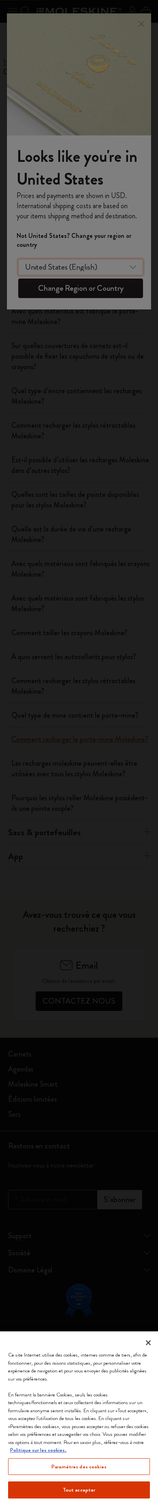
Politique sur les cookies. (38, 1450)
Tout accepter (79, 1490)
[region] (79, 1418)
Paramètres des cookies (79, 1466)
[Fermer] (148, 1343)
